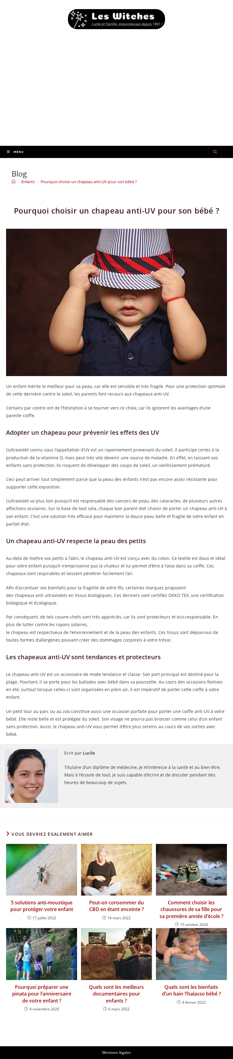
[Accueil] (13, 181)
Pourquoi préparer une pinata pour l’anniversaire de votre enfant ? (41, 994)
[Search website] (215, 152)
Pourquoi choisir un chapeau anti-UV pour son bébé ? (89, 181)
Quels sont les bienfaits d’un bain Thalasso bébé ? (191, 990)
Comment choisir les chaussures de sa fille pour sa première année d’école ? (191, 909)
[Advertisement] (116, 100)
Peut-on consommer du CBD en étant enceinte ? (116, 906)
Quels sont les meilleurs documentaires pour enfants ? (116, 994)
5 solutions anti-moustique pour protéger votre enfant (41, 906)
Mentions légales (116, 1052)
